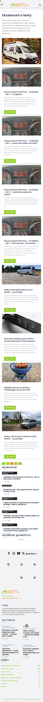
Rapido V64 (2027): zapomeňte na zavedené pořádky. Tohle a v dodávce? (21, 504)
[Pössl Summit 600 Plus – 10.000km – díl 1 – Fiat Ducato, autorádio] (21, 226)
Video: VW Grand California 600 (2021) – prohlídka (20, 437)
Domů (4, 11)
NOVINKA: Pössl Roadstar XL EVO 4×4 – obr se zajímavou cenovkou (22, 478)
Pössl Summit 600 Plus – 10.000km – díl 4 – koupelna (21, 93)
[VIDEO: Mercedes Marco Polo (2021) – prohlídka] (21, 274)
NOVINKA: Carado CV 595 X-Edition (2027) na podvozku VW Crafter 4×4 (21, 517)
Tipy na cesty (7, 485)
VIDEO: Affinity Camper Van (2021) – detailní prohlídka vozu (31, 634)
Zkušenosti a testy (30, 628)
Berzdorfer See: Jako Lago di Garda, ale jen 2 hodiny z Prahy (21, 490)
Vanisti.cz (21, 539)
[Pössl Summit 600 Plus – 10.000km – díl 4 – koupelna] (21, 77)
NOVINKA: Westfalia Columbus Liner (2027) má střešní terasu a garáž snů (21, 530)
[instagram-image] (8, 564)
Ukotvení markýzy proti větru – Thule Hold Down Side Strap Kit (19, 339)
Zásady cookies (29, 700)
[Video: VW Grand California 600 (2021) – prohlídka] (21, 421)
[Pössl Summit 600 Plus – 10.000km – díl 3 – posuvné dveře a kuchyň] (21, 126)
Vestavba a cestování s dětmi (8, 627)
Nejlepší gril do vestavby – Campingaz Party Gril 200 (17, 388)
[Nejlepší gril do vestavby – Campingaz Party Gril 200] (21, 372)
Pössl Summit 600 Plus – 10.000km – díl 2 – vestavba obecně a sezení (21, 192)
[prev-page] (3, 463)
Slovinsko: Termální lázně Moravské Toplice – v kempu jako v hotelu (10, 633)
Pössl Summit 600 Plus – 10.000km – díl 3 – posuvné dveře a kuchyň (21, 142)
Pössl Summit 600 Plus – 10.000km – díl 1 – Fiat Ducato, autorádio (21, 242)
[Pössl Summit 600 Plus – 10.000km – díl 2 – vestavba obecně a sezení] (21, 174)
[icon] (9, 554)
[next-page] (20, 463)
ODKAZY (37, 700)
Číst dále (10, 112)
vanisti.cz (16, 698)
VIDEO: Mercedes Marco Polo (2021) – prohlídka (18, 290)
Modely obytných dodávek (8, 473)
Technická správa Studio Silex (12, 700)
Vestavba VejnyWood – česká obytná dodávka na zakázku (10, 652)
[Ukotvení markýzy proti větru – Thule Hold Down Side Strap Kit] (21, 323)
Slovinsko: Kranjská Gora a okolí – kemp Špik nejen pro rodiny (31, 652)
